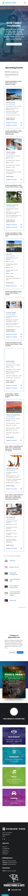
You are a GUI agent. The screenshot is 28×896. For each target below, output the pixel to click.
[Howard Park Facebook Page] (3, 839)
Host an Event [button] (14, 737)
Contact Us (5, 850)
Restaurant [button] (14, 757)
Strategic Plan (6, 848)
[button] (25, 3)
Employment (5, 852)
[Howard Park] (9, 3)
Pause (24, 57)
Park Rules (4, 853)
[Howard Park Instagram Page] (4, 839)
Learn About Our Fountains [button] (14, 44)
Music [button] (14, 777)
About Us (4, 846)
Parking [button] (14, 798)
